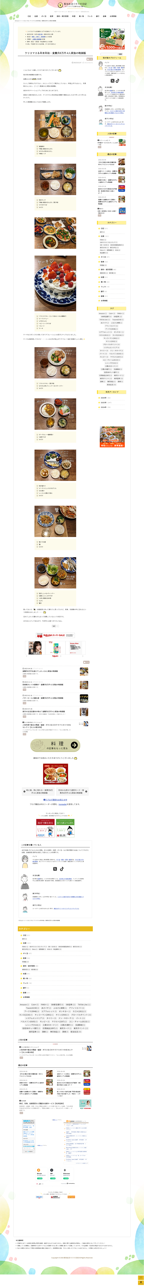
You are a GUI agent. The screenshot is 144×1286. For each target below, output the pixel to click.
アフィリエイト (76, 1008)
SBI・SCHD (52, 947)
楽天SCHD (77, 947)
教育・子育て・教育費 (38, 37)
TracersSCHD (32, 1008)
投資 (36, 16)
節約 (62, 859)
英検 (65, 1031)
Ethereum (66, 1173)
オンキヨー (65, 1011)
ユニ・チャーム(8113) (79, 1021)
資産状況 (26, 969)
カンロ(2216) (26, 1014)
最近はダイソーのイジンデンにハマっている (66, 908)
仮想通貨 (42, 949)
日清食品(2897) (50, 1028)
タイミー (51, 1018)
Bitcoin (39, 1173)
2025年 (106, 402)
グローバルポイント (81, 1014)
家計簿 (40, 34)
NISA (49, 949)
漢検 (45, 1031)
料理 (73, 16)
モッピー (45, 1021)
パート (80, 1018)
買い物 (81, 16)
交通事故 (80, 1025)
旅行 (24, 939)
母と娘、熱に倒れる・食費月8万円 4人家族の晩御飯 (39, 791)
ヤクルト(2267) (59, 1021)
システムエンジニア (35, 1018)
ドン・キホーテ (66, 1018)
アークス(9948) (31, 1011)
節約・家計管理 (62, 16)
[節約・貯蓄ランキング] (65, 828)
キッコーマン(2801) (44, 1014)
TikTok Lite (84, 1004)
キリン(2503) (62, 1014)
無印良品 (55, 1031)
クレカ (89, 16)
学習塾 (25, 962)
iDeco (35, 949)
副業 (104, 16)
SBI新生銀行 (57, 1004)
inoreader (63, 804)
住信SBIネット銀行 (31, 1028)
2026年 (106, 398)
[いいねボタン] (54, 626)
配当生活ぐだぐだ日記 (71, 1258)
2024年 (106, 407)
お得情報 (113, 16)
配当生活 (76, 1031)
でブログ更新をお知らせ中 (56, 799)
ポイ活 (43, 16)
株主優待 (57, 949)
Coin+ (35, 1004)
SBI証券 (71, 1004)
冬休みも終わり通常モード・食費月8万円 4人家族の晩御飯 (71, 791)
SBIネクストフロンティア (38, 947)
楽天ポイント (81, 1028)
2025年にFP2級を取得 (65, 879)
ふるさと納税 (60, 1008)
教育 (51, 16)
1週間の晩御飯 (36, 39)
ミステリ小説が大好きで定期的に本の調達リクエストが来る (115, 112)
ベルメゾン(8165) (29, 1021)
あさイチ (46, 1008)
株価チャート (40, 1145)
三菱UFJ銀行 (66, 1025)
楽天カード (66, 1028)
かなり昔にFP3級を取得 (114, 69)
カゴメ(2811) (79, 1011)
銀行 (97, 16)
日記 (29, 16)
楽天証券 (34, 1031)
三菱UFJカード (50, 1025)
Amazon (24, 1004)
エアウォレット (49, 1011)
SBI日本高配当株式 (65, 947)
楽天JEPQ (26, 949)
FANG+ (25, 947)
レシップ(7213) (32, 1025)
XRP (51, 1173)
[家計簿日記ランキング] (55, 1198)
